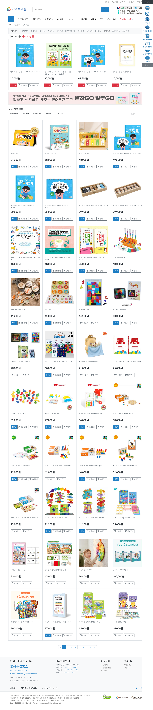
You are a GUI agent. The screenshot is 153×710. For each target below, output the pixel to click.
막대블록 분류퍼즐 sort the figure (90, 466)
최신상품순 (14, 113)
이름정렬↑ (48, 113)
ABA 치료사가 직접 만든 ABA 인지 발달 (59, 361)
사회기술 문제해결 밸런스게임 (89, 622)
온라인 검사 (111, 19)
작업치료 (51, 31)
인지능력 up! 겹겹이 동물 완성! (55, 570)
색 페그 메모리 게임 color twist (123, 413)
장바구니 (123, 2)
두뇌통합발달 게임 (119, 622)
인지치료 (25, 25)
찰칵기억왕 (15, 153)
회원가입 (115, 2)
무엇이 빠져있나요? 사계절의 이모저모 (24, 518)
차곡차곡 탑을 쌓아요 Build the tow (125, 466)
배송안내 (104, 670)
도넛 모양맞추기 (50, 309)
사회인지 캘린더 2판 (18, 570)
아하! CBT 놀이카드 (86, 153)
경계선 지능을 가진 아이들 (121, 72)
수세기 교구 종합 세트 (18, 413)
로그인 (106, 2)
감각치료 (34, 31)
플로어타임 (116, 31)
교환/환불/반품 (106, 668)
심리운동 (98, 31)
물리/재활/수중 (70, 31)
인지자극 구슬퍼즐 (119, 309)
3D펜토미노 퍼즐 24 (52, 413)
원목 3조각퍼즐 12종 (18, 309)
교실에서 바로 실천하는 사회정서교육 (58, 622)
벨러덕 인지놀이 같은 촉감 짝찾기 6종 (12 (93, 205)
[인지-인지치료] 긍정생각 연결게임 (125, 518)
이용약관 (13, 688)
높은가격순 (37, 113)
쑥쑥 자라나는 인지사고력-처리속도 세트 (92, 72)
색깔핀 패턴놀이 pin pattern (20, 466)
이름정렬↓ (59, 113)
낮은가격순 (25, 113)
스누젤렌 (81, 31)
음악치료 (42, 31)
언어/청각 (25, 31)
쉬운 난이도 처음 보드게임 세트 (22, 622)
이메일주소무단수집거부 (49, 688)
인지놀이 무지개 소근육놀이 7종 (56, 518)
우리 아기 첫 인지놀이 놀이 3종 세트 (91, 518)
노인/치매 (125, 31)
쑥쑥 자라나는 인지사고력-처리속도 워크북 (25, 72)
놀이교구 (60, 19)
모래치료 (60, 31)
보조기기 (72, 19)
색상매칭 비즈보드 (85, 570)
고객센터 (132, 2)
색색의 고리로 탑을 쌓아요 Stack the (58, 466)
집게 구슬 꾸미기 (119, 257)
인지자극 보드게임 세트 (121, 570)
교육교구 (48, 19)
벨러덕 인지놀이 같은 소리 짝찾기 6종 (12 (127, 205)
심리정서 (89, 31)
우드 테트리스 (84, 309)
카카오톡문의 (128, 665)
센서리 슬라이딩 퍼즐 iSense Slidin (91, 413)
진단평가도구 (23, 19)
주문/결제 (104, 665)
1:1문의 (139, 2)
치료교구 (36, 19)
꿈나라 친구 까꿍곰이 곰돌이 (89, 361)
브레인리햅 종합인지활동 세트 (21, 361)
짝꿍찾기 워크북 (50, 153)
